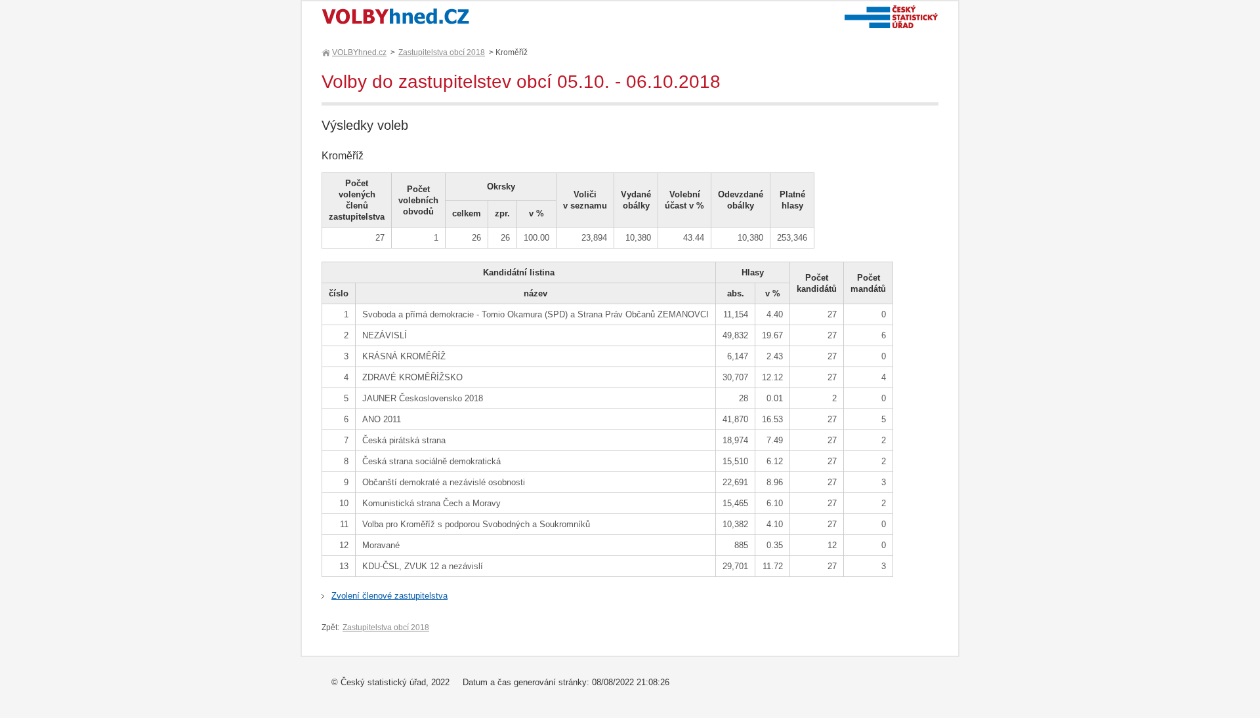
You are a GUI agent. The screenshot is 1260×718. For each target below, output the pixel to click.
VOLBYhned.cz (359, 52)
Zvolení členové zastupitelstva (389, 596)
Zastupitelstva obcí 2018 (441, 52)
